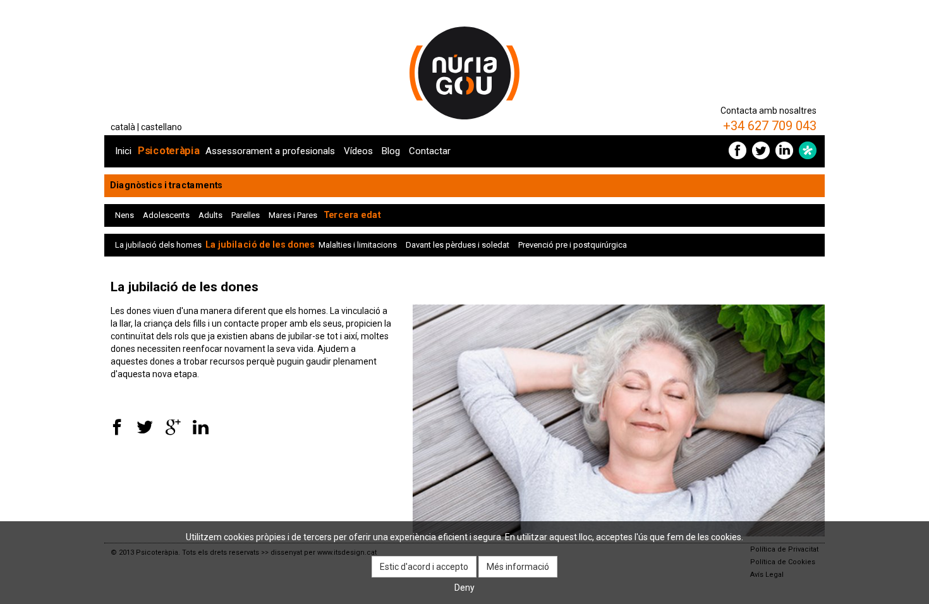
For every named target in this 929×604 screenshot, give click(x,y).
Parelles (245, 215)
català (123, 127)
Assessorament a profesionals (270, 151)
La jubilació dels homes (158, 245)
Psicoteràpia (169, 151)
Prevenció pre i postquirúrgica (572, 245)
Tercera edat (352, 215)
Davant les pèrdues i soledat (457, 245)
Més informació (518, 567)
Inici (123, 151)
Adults (210, 215)
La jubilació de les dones (260, 244)
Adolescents (166, 215)
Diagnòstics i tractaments (166, 185)
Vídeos (358, 151)
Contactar (430, 151)
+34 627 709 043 (770, 125)
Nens (124, 215)
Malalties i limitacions (358, 245)
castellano (161, 127)
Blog (391, 151)
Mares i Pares (293, 215)
